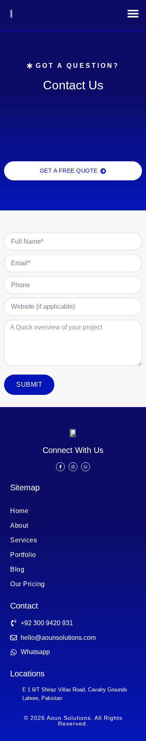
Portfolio (23, 554)
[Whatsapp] (85, 466)
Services (23, 540)
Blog (17, 569)
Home (19, 510)
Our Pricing (27, 584)
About (19, 525)
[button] (133, 13)
